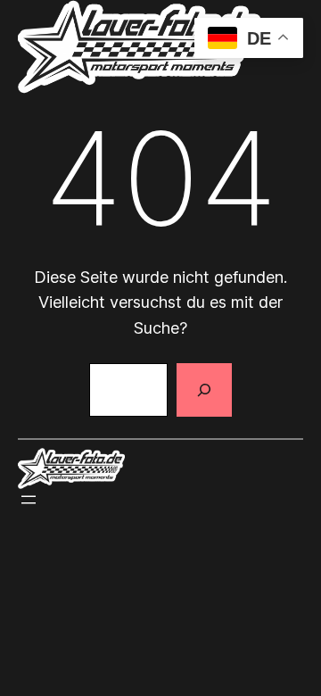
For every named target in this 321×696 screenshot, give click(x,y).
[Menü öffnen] (28, 499)
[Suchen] (204, 390)
